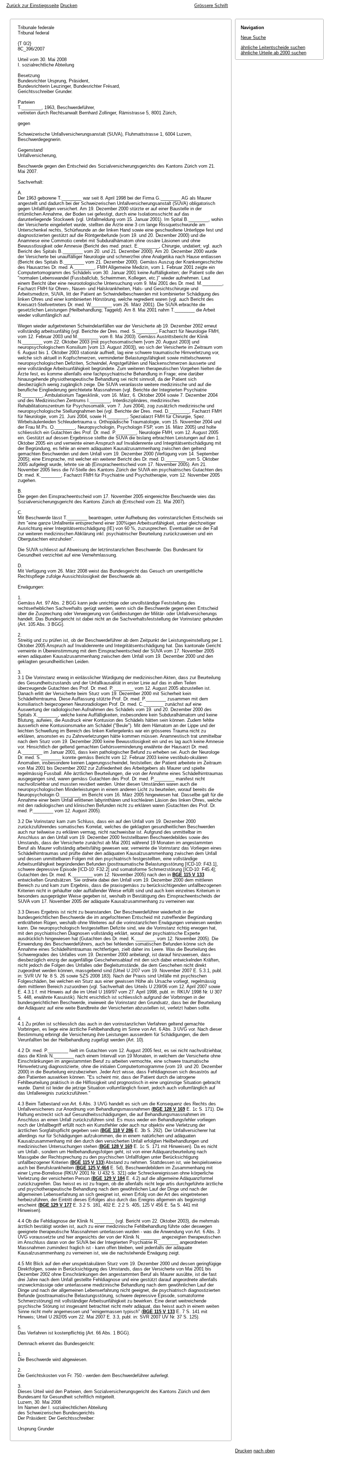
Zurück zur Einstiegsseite (32, 5)
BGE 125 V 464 (93, 1167)
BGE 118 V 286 (117, 1130)
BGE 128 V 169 (169, 1109)
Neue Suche (253, 37)
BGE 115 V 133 (188, 874)
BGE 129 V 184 (109, 1178)
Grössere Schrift (211, 5)
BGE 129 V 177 (55, 1205)
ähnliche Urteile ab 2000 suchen (273, 52)
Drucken (68, 5)
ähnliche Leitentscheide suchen (273, 47)
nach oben (264, 1450)
